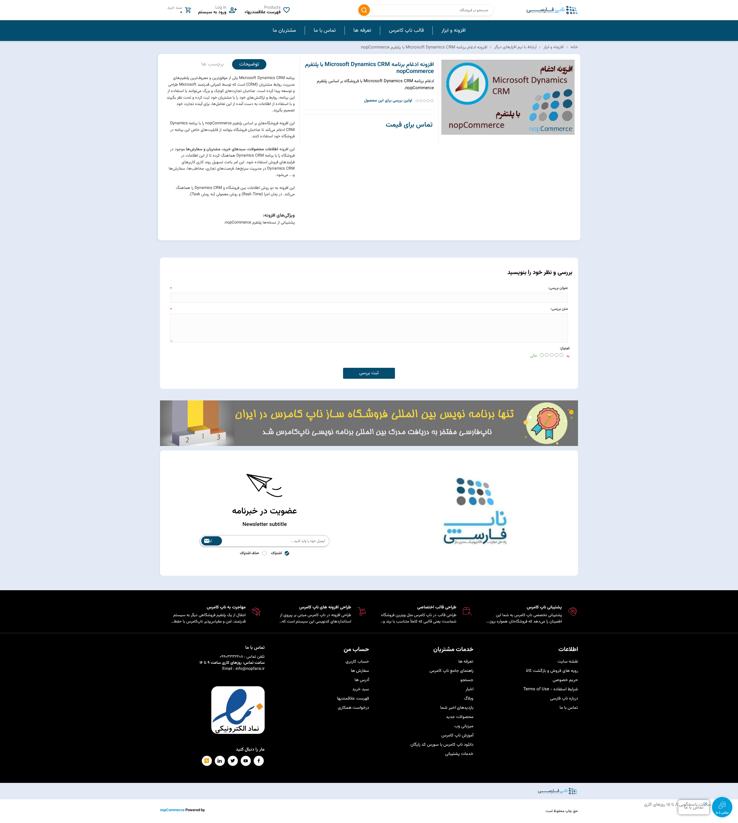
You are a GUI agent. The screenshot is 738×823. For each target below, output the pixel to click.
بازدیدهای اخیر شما (456, 707)
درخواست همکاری (353, 707)
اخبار (469, 689)
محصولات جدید (459, 717)
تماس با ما (569, 707)
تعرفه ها (465, 661)
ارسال (208, 541)
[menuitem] (453, 30)
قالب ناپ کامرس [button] (406, 31)
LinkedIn (220, 761)
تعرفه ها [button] (362, 31)
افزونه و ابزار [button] (453, 31)
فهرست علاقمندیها (353, 698)
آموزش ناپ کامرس (457, 735)
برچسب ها (212, 64)
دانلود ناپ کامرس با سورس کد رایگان (442, 744)
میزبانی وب (463, 726)
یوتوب (246, 761)
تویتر (233, 761)
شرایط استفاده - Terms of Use (550, 689)
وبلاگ (468, 698)
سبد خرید (360, 689)
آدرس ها (362, 680)
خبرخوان (207, 761)
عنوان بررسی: (558, 288)
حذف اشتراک (249, 553)
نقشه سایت (568, 661)
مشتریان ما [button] (284, 31)
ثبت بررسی (369, 373)
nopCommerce (172, 810)
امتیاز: (564, 348)
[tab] (249, 64)
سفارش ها (360, 671)
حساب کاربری (357, 661)
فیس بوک (259, 761)
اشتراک (276, 553)
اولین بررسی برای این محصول (388, 101)
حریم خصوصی (565, 680)
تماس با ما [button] (325, 31)
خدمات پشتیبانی (459, 754)
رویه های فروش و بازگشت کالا (552, 671)
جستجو (364, 10)
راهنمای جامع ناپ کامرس (451, 671)
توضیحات (249, 64)
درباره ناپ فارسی (564, 698)
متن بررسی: (559, 309)
